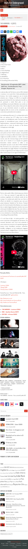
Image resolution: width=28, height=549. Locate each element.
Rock (17, 481)
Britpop (16, 470)
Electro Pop (12, 473)
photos (2, 481)
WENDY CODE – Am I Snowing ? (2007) (14, 493)
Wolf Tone (10, 385)
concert (23, 470)
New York (18, 479)
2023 (21, 467)
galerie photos (14, 295)
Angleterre (11, 380)
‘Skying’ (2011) (3, 287)
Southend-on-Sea (20, 383)
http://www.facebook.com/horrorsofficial (10, 300)
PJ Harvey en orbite (11, 442)
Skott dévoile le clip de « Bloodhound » (14, 524)
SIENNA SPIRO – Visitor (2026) (14, 424)
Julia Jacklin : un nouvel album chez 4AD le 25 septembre (16, 449)
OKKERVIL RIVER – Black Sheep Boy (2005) (15, 499)
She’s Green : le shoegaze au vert (15, 430)
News (7, 543)
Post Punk (14, 481)
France (2, 476)
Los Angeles (14, 479)
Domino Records (3, 473)
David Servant (12, 26)
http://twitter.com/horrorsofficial (8, 302)
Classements (18, 545)
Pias (5, 481)
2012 (3, 467)
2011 (1, 467)
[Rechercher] (26, 411)
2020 (15, 467)
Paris (22, 479)
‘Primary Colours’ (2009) (6, 289)
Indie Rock (7, 382)
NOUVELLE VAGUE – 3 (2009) (12, 512)
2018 (11, 467)
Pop (11, 481)
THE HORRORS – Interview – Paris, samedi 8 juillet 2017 (13, 395)
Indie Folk (7, 476)
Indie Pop (13, 476)
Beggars (13, 470)
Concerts (19, 543)
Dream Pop (8, 473)
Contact (14, 546)
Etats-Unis (19, 472)
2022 (19, 467)
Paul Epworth (19, 382)
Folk (24, 473)
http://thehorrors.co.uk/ (6, 298)
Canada (19, 470)
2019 (13, 467)
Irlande (5, 479)
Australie (10, 470)
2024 (23, 467)
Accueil (2, 543)
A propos (25, 545)
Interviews (24, 543)
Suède (1, 486)
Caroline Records (18, 380)
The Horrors (3, 385)
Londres (9, 479)
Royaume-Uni (7, 383)
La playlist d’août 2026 (12, 419)
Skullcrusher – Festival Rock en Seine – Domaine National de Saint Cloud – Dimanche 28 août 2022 (15, 505)
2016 (5, 467)
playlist (8, 481)
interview (12, 382)
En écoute (12, 545)
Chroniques (10, 17)
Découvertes (5, 545)
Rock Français (9, 484)
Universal (5, 486)
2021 (17, 467)
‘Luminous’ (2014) (4, 285)
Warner (8, 486)
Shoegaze (13, 383)
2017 (6, 380)
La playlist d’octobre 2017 (6, 389)
